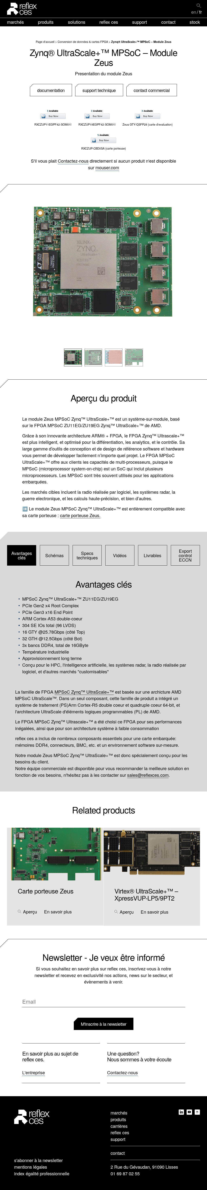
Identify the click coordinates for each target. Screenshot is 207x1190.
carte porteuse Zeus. (80, 515)
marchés (15, 22)
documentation (51, 90)
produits (46, 22)
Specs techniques (87, 555)
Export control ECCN (185, 555)
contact (168, 22)
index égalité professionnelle (41, 1173)
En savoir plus (58, 911)
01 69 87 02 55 (125, 1173)
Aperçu (30, 911)
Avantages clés (21, 555)
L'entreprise (33, 1072)
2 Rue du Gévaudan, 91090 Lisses (144, 1167)
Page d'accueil (45, 42)
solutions (76, 22)
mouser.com (107, 167)
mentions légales (30, 1167)
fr (200, 12)
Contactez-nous (73, 161)
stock (195, 22)
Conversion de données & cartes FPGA (83, 42)
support (139, 22)
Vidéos (120, 555)
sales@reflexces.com (148, 775)
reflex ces (108, 22)
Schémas (54, 555)
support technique (99, 90)
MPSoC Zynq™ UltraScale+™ (84, 692)
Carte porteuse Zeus (45, 890)
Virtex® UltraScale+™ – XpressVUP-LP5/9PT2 (146, 894)
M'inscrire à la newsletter (103, 1024)
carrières (119, 1126)
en (193, 12)
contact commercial (152, 90)
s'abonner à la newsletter (38, 1160)
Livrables (152, 555)
